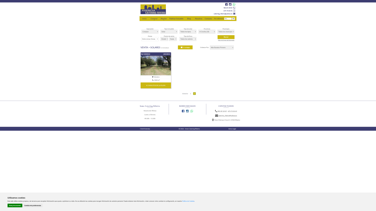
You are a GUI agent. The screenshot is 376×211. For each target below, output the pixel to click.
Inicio (144, 18)
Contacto (208, 18)
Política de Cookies (188, 201)
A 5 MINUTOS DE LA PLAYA (155, 85)
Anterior (185, 93)
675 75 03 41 (228, 11)
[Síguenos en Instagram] (230, 5)
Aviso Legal (232, 129)
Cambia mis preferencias (32, 205)
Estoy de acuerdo (15, 205)
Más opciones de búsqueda (226, 40)
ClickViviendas (145, 129)
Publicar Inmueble (176, 18)
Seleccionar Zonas (148, 39)
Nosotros (198, 18)
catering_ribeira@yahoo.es (223, 14)
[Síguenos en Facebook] (226, 5)
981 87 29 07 (228, 8)
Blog (189, 18)
